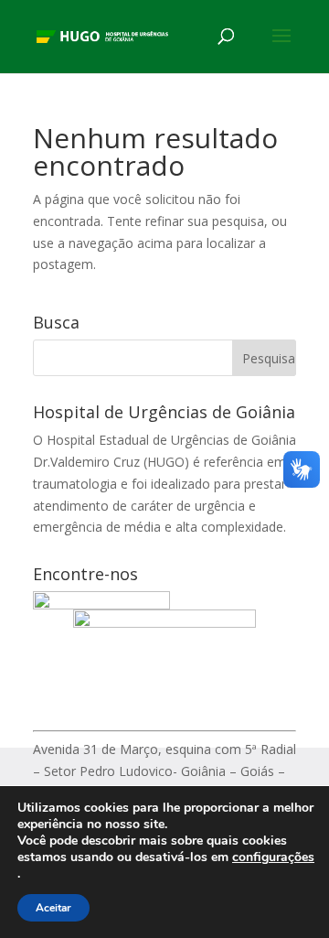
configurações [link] (273, 857)
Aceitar (53, 907)
